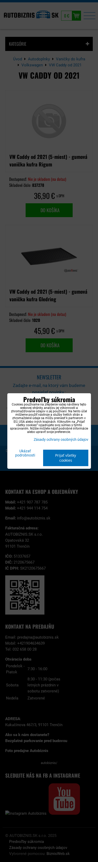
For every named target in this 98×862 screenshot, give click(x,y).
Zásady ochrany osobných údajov (61, 439)
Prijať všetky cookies (65, 458)
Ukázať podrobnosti (25, 453)
